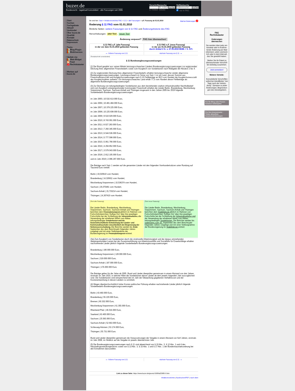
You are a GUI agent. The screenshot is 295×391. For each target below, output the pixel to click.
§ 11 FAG (107, 24)
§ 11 (125, 20)
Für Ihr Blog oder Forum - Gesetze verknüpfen (215, 103)
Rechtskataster (77, 64)
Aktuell (70, 28)
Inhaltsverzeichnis (168, 378)
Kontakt (70, 38)
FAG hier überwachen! (154, 39)
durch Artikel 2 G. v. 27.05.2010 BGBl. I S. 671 (171, 49)
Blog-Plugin (75, 50)
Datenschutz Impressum (73, 41)
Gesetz (162, 10)
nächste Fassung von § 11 (170, 53)
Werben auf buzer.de (72, 73)
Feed (72, 62)
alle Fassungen (134, 20)
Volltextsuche (182, 5)
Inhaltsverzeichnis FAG (113, 20)
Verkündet (72, 30)
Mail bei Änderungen (188, 21)
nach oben (194, 378)
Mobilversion (76, 52)
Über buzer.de (73, 33)
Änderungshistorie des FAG (156, 29)
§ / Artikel (153, 10)
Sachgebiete (73, 25)
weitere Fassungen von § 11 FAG (121, 29)
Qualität (70, 35)
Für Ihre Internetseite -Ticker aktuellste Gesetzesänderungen (214, 114)
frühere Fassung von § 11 (116, 53)
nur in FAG (184, 11)
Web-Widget (75, 59)
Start (69, 20)
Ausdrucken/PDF (182, 378)
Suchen (70, 23)
